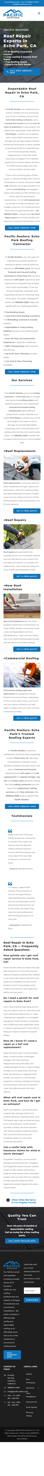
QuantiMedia (22, 1439)
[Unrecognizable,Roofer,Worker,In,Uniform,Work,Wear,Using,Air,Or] (22, 525)
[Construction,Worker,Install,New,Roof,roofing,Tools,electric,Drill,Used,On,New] (22, 663)
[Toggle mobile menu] (39, 13)
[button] (22, 1201)
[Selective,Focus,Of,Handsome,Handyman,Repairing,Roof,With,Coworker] (22, 456)
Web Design (12, 1436)
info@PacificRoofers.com (22, 4)
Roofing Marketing (26, 1436)
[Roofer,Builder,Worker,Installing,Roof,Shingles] (22, 594)
